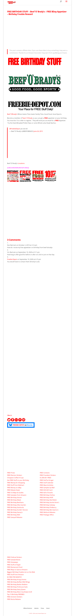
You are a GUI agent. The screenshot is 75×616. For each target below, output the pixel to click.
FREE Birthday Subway (47, 505)
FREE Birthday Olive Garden (16, 505)
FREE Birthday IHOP (46, 497)
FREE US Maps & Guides (15, 493)
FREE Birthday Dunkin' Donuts (17, 510)
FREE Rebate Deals (13, 490)
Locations (21, 163)
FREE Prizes (11, 473)
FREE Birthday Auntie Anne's (49, 502)
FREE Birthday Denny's (15, 512)
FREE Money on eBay (14, 488)
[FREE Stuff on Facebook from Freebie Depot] (12, 421)
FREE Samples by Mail (47, 488)
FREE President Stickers (48, 475)
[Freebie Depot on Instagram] (23, 421)
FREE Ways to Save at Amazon (17, 570)
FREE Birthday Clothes (47, 495)
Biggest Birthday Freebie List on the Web (21, 572)
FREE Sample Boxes (13, 560)
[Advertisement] (37, 31)
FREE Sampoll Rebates (14, 517)
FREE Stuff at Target (13, 565)
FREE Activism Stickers (14, 597)
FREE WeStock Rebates (47, 512)
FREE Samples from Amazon (16, 495)
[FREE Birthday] (13, 180)
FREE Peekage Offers (47, 515)
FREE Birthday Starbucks (15, 507)
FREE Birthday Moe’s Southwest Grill (19, 592)
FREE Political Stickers (14, 557)
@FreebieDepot (14, 129)
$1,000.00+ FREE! (45, 478)
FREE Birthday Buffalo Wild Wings (18, 582)
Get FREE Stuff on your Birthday (18, 480)
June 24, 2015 (38, 131)
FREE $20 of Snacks (46, 493)
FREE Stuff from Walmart (15, 485)
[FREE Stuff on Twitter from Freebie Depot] (9, 421)
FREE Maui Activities (46, 485)
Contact (48, 608)
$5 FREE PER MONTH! (14, 577)
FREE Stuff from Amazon (15, 575)
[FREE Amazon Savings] (50, 180)
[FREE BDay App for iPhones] (25, 180)
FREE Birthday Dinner (14, 497)
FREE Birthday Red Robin (48, 500)
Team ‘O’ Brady (27, 118)
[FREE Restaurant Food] (38, 180)
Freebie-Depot (12, 259)
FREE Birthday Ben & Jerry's (49, 510)
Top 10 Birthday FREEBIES (15, 594)
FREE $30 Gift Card (46, 490)
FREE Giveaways (12, 562)
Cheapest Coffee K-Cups (15, 478)
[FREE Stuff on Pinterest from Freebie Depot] (20, 421)
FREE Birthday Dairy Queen (16, 589)
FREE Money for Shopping (16, 483)
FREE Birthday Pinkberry (48, 507)
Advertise (36, 608)
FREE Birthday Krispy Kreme (16, 580)
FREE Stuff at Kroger (47, 480)
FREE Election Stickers (14, 475)
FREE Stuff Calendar (46, 483)
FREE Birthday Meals (14, 500)
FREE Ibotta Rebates (14, 599)
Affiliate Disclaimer (27, 608)
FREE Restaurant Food (14, 567)
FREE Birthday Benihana (15, 502)
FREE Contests (45, 473)
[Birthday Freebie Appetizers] (34, 110)
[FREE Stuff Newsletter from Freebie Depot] (16, 421)
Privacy (42, 608)
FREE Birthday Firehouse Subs (17, 587)
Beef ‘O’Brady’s (12, 114)
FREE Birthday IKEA (13, 515)
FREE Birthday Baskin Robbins (17, 584)
